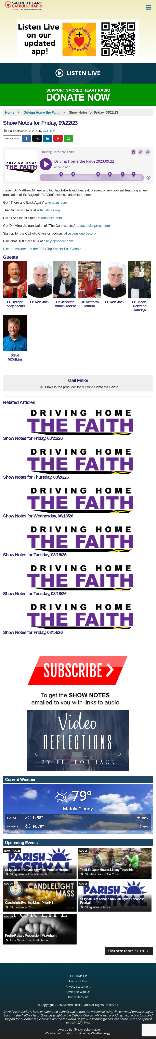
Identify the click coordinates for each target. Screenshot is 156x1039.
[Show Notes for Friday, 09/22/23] (15, 279)
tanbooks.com (51, 218)
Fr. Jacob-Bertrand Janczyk (139, 306)
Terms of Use (78, 981)
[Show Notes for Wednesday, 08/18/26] (78, 498)
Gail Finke (49, 131)
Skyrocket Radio (88, 1029)
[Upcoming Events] (40, 863)
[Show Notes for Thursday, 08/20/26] (78, 460)
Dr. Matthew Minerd (90, 304)
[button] (148, 7)
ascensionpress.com (94, 226)
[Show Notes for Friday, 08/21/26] (78, 421)
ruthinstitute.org (48, 210)
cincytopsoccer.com (58, 241)
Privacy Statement (78, 986)
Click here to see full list (126, 951)
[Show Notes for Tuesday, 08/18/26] (78, 537)
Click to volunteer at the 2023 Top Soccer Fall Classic (42, 249)
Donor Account (78, 997)
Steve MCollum (15, 357)
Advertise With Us (78, 992)
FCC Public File (78, 976)
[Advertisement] (78, 40)
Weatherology (100, 1033)
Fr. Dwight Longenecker (14, 304)
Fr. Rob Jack (39, 302)
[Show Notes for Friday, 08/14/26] (78, 615)
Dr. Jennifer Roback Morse (64, 304)
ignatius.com (57, 202)
